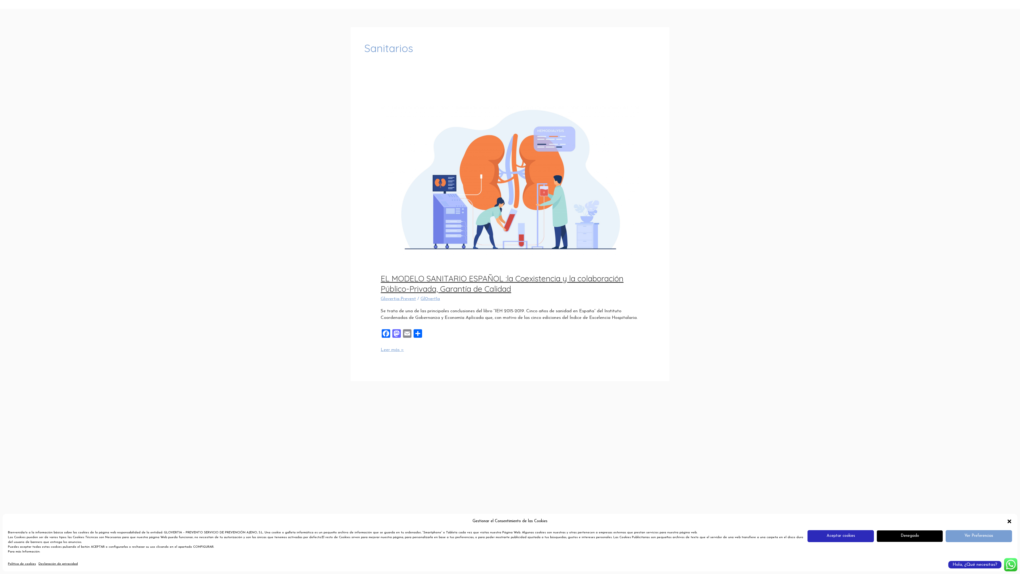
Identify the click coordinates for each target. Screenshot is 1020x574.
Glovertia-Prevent (398, 299)
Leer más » (392, 349)
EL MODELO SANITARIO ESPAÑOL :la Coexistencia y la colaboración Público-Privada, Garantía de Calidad (502, 283)
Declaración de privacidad (58, 563)
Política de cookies (22, 563)
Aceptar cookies (841, 536)
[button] (1009, 521)
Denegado (910, 536)
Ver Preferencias (978, 536)
